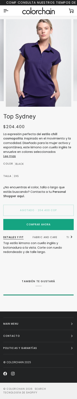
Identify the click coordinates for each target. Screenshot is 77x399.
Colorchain (16, 389)
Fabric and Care (45, 237)
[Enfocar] (13, 99)
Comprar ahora (38, 224)
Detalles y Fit (13, 237)
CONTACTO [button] (11, 336)
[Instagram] (13, 374)
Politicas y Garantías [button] (20, 348)
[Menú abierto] (9, 10)
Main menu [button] (10, 323)
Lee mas (9, 156)
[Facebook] (5, 374)
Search (40, 389)
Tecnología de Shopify (20, 392)
